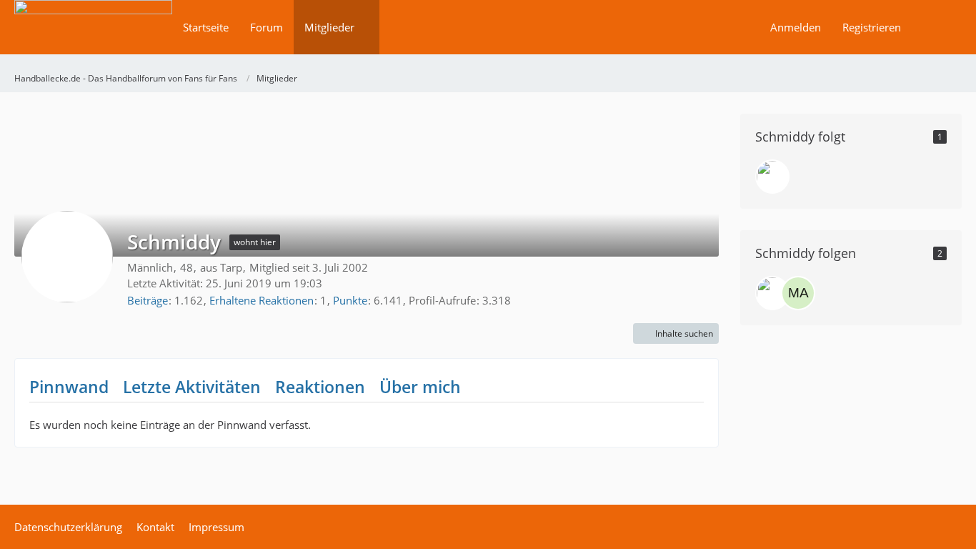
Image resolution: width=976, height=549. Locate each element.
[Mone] (772, 176)
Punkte (350, 300)
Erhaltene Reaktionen (261, 300)
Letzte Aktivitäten (192, 386)
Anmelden (795, 27)
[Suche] (937, 27)
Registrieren (871, 27)
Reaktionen (320, 386)
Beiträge (147, 300)
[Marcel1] (798, 293)
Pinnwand (69, 386)
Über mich (420, 386)
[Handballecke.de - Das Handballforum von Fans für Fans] (93, 37)
